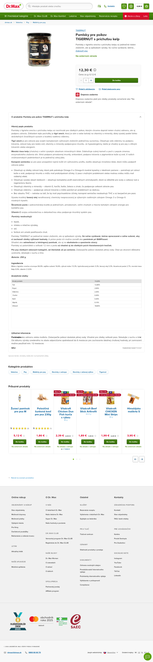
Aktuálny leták (17, 551)
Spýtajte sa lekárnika (88, 519)
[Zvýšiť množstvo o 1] (91, 80)
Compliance (84, 585)
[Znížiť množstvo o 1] (81, 80)
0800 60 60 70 (35, 652)
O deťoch (49, 571)
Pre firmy (14, 527)
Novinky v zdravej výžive (83, 372)
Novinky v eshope (59, 372)
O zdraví (49, 567)
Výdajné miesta (17, 523)
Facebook (118, 567)
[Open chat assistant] (147, 656)
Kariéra (117, 534)
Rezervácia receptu (108, 16)
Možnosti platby (17, 519)
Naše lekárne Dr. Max (54, 514)
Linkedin (117, 575)
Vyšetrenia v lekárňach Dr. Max (92, 514)
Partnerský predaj (53, 587)
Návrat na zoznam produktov (22, 478)
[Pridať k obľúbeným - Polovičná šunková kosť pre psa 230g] (51, 392)
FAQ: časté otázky (121, 519)
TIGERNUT (81, 30)
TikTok (117, 571)
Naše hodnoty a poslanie (55, 523)
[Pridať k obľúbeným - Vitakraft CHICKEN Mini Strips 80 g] (119, 392)
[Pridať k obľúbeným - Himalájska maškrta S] (142, 392)
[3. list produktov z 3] (79, 459)
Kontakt (117, 510)
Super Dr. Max (51, 519)
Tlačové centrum (86, 534)
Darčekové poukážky (19, 532)
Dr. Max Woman (52, 558)
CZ (139, 652)
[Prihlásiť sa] (131, 6)
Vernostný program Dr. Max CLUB (59, 538)
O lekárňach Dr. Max (54, 510)
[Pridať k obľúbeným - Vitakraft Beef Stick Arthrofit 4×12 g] (96, 392)
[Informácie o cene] (94, 70)
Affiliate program (52, 591)
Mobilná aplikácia (18, 567)
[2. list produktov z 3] (76, 459)
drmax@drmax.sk (14, 652)
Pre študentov (119, 543)
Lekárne (73, 16)
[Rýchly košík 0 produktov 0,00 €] (146, 6)
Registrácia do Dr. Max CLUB (57, 543)
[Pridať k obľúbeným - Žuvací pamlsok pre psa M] (28, 392)
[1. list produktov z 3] (73, 459)
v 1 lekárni (66, 449)
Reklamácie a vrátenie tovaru (22, 536)
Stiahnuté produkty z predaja (91, 550)
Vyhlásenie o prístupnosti (90, 580)
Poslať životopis (120, 538)
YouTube (117, 563)
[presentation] (19, 398)
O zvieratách (50, 563)
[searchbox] (59, 6)
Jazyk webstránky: (94, 652)
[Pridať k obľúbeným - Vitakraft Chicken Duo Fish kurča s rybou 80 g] (74, 392)
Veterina (14, 372)
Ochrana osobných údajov (90, 565)
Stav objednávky (88, 16)
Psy (25, 372)
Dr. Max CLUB (40, 16)
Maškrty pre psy (39, 372)
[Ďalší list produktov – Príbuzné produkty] (142, 459)
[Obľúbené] (124, 6)
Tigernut (102, 372)
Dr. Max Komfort (58, 16)
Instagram (118, 558)
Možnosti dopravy (18, 514)
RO (145, 652)
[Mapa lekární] (99, 6)
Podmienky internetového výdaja (93, 576)
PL (142, 652)
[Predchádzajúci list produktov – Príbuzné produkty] (135, 459)
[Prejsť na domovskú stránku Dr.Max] (13, 6)
